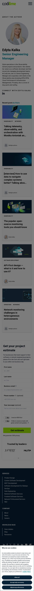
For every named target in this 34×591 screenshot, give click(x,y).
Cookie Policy (26, 571)
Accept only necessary (17, 582)
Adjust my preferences (17, 587)
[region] (17, 568)
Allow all (17, 577)
